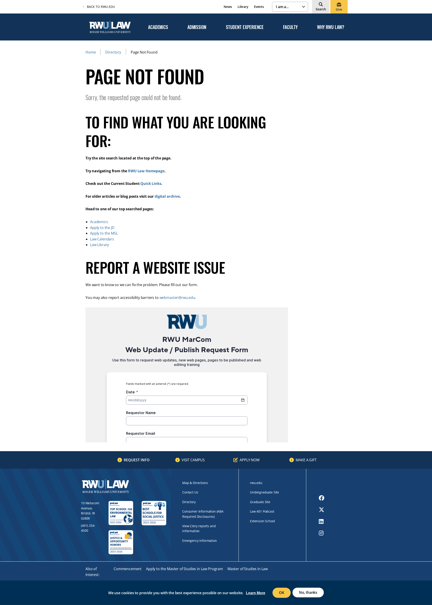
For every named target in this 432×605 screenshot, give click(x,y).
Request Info (137, 459)
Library (243, 6)
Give (339, 9)
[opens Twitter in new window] (321, 509)
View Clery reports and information (199, 528)
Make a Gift (306, 459)
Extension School (262, 521)
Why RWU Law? (330, 27)
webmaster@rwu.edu (177, 297)
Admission (196, 27)
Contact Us (190, 492)
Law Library (99, 244)
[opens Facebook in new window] (321, 498)
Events (259, 6)
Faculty (290, 27)
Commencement (128, 568)
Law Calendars (102, 239)
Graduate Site (260, 502)
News (228, 6)
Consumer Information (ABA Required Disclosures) (202, 513)
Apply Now (250, 459)
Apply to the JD (102, 227)
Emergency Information (199, 540)
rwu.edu (256, 483)
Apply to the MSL (104, 233)
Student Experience (245, 27)
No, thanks (308, 592)
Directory (113, 52)
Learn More (255, 593)
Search (321, 9)
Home (91, 52)
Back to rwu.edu (101, 6)
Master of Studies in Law (247, 568)
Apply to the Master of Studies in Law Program (184, 568)
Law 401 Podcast (262, 511)
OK (281, 592)
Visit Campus (193, 459)
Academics (158, 27)
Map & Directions (195, 483)
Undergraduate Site (264, 492)
